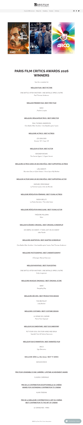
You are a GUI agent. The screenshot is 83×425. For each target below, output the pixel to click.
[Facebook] (76, 11)
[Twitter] (79, 11)
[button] (57, 11)
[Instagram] (74, 11)
